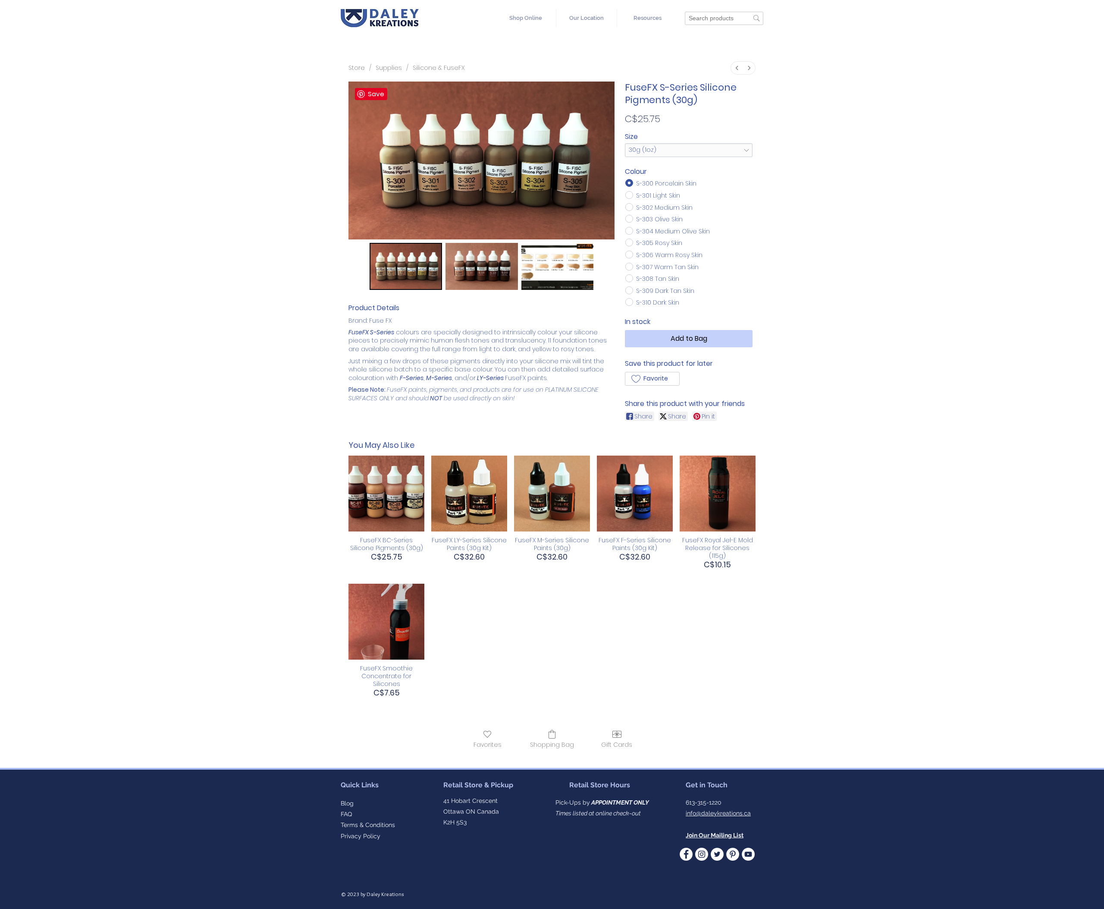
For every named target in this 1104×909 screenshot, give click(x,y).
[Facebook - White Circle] (686, 854)
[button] (647, 18)
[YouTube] (748, 854)
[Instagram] (701, 854)
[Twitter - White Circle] (717, 854)
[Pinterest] (732, 854)
